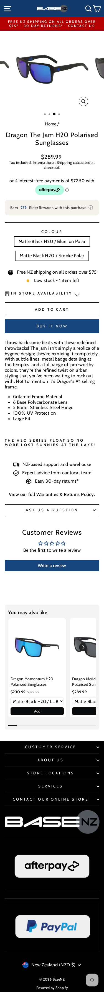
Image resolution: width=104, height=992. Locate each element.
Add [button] (37, 711)
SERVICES (50, 786)
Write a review (52, 565)
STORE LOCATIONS (51, 773)
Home (51, 124)
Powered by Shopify (52, 988)
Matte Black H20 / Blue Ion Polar (52, 241)
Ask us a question (52, 510)
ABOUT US (50, 760)
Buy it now (52, 326)
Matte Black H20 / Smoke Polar (52, 255)
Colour (52, 232)
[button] (83, 647)
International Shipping (52, 162)
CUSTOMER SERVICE (50, 747)
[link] (37, 647)
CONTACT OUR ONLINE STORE (50, 799)
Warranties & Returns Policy (65, 494)
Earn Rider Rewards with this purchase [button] (51, 207)
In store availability (41, 293)
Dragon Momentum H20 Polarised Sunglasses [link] (32, 681)
